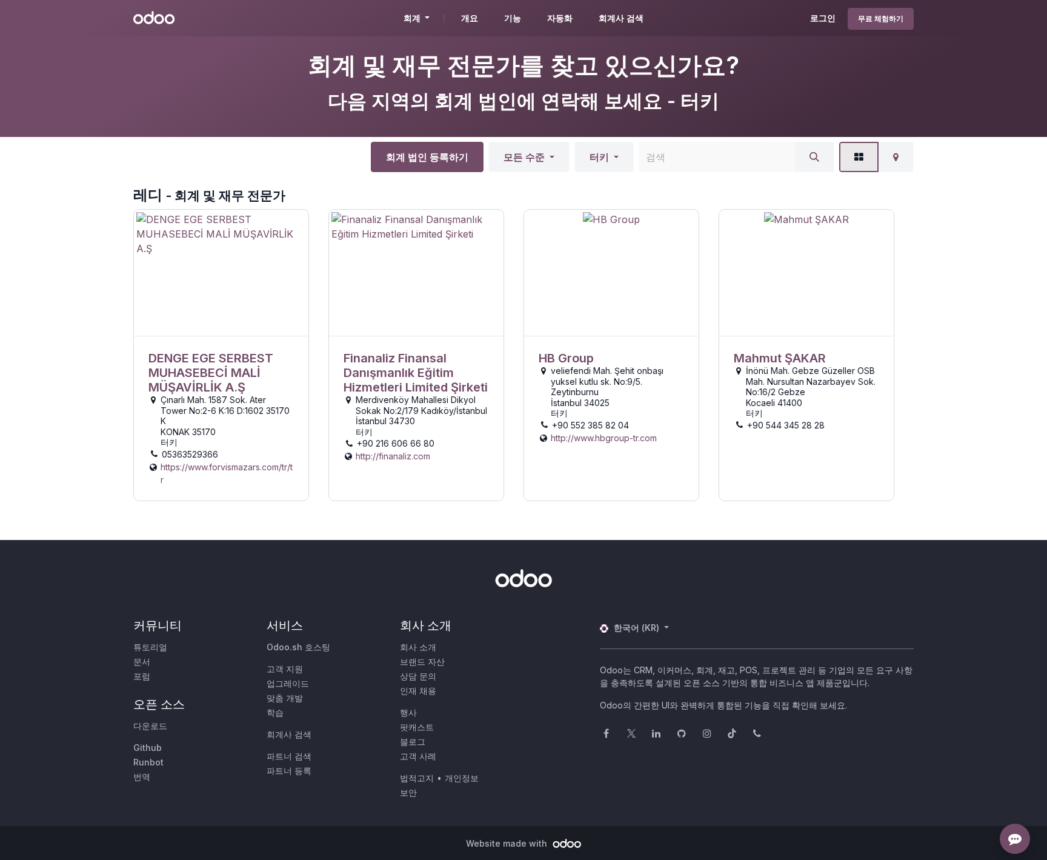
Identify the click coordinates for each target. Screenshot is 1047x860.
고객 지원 (285, 669)
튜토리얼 (150, 647)
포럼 (141, 676)
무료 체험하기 (880, 18)
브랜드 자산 (422, 661)
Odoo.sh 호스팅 (298, 647)
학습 (275, 712)
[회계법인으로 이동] (221, 273)
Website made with (508, 843)
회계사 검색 (289, 734)
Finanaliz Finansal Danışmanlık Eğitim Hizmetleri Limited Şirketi (416, 373)
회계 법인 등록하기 (427, 157)
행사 (408, 712)
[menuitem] (469, 18)
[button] (529, 157)
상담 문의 (418, 676)
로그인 (823, 18)
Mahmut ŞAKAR (780, 358)
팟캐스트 (417, 727)
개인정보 (462, 778)
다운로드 (150, 726)
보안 (408, 792)
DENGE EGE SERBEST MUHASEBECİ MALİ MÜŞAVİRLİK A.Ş (210, 373)
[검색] (814, 157)
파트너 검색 (289, 756)
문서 (141, 661)
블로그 (412, 741)
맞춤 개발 (285, 698)
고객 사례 (418, 756)
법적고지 (417, 778)
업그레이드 (288, 683)
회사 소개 (418, 647)
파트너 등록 (289, 770)
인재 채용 (418, 690)
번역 (141, 777)
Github (147, 747)
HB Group (566, 358)
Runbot (148, 762)
